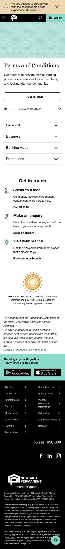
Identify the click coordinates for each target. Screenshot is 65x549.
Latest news (11, 419)
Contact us (10, 393)
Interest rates (12, 399)
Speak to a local (27, 190)
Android (11, 537)
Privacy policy (45, 393)
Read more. (33, 10)
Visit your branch (28, 241)
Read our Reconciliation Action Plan (24, 349)
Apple (57, 534)
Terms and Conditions (44, 522)
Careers (9, 406)
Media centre (12, 413)
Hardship (9, 425)
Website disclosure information (44, 403)
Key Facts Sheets (47, 419)
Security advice (46, 387)
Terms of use (11, 432)
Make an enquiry (27, 215)
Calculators (44, 413)
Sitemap (42, 425)
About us (9, 387)
